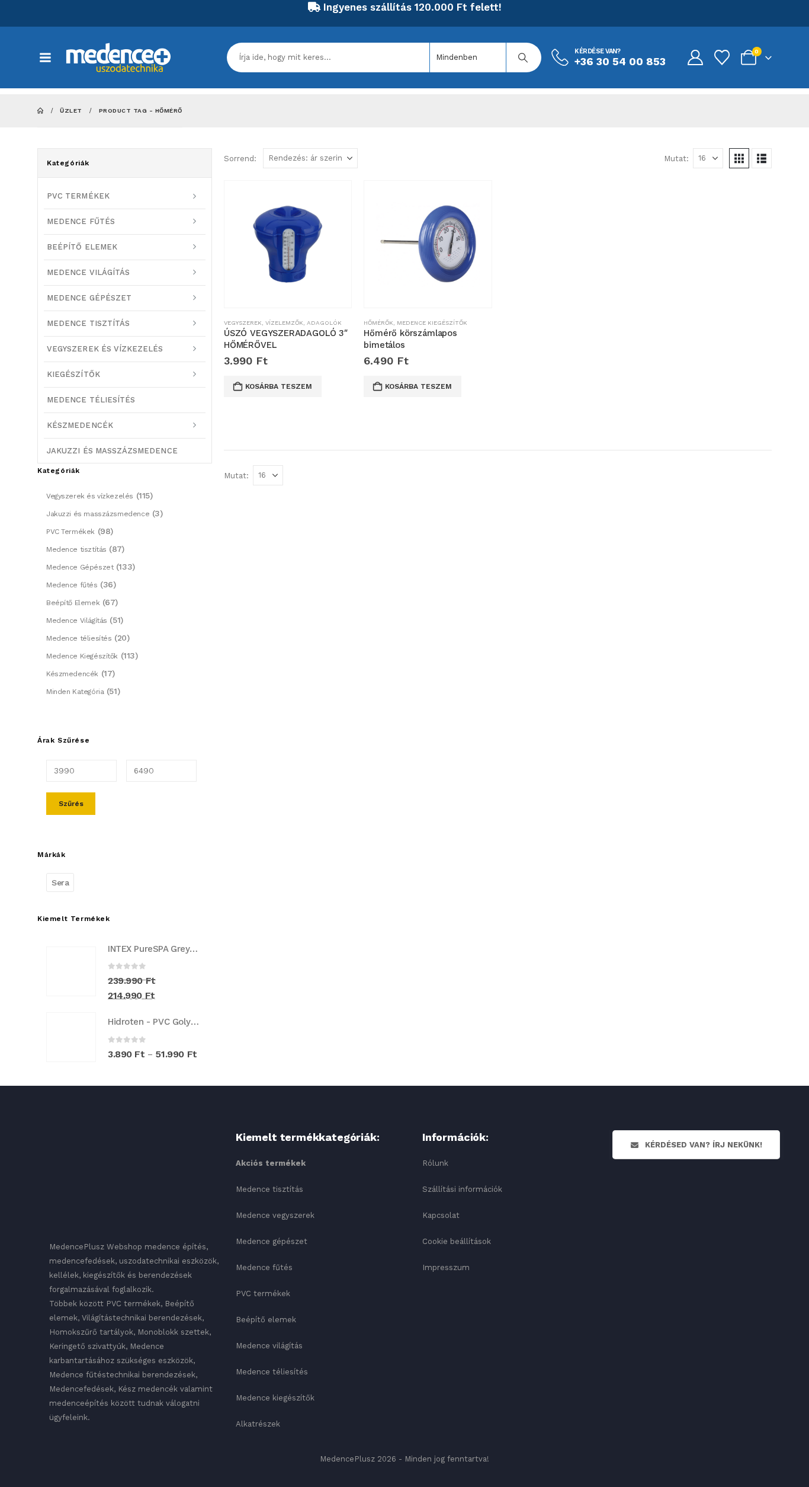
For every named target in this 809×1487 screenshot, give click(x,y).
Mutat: (676, 158)
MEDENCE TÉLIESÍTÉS (91, 399)
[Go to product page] (287, 244)
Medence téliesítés (78, 638)
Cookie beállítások (456, 1241)
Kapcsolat (441, 1215)
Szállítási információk (462, 1189)
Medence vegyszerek (275, 1215)
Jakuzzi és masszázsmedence (97, 514)
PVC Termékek (70, 531)
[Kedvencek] (722, 57)
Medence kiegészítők (275, 1397)
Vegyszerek (243, 322)
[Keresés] (523, 57)
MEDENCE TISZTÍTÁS (88, 323)
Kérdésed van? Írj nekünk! (702, 1144)
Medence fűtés (72, 585)
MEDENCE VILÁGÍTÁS (88, 272)
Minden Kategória (75, 691)
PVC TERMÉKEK (78, 195)
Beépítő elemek (266, 1319)
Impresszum (446, 1267)
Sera (60, 882)
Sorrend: (240, 158)
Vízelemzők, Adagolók (303, 322)
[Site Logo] (118, 57)
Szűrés (71, 804)
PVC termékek (263, 1293)
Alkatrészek (258, 1423)
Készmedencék (72, 674)
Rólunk (435, 1163)
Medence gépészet (271, 1241)
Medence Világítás (76, 620)
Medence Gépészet (79, 567)
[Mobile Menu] (51, 57)
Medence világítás (269, 1345)
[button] (739, 158)
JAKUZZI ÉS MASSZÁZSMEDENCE (112, 450)
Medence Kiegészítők (432, 322)
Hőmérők (378, 322)
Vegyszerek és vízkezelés (89, 496)
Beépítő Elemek (72, 603)
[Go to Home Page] (40, 110)
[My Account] (695, 57)
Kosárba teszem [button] (278, 386)
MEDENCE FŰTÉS (81, 221)
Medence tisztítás (76, 549)
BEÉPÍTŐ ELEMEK (82, 246)
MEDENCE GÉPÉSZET (89, 297)
